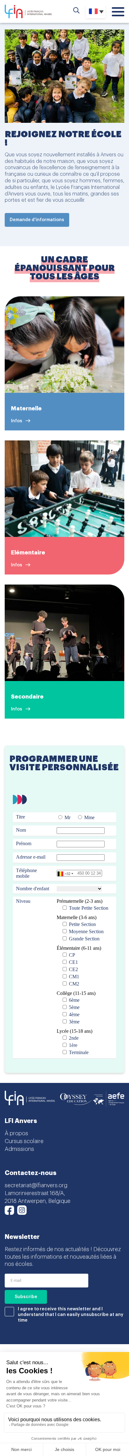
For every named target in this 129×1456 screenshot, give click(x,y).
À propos (16, 1133)
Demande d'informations (37, 220)
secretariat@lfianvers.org (36, 1185)
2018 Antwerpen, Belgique (37, 1201)
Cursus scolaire (24, 1141)
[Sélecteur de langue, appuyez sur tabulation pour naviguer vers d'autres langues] (96, 11)
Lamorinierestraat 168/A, (35, 1193)
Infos (16, 421)
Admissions (19, 1149)
